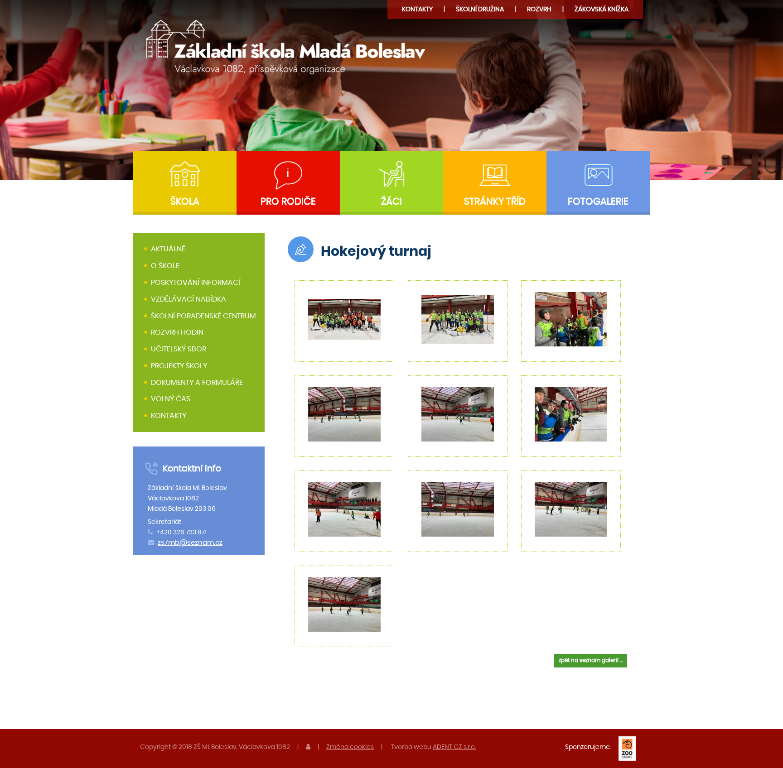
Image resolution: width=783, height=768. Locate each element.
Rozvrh (539, 9)
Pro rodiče (288, 201)
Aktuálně (168, 249)
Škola (184, 201)
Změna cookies (350, 747)
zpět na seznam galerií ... (591, 660)
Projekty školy (179, 366)
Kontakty (417, 9)
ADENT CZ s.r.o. (454, 747)
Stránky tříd (495, 201)
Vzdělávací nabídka (188, 299)
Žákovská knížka (601, 9)
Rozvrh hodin (177, 332)
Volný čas (170, 399)
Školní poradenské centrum (203, 316)
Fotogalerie (598, 201)
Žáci (391, 201)
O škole (165, 265)
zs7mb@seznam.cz (190, 542)
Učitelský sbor (178, 349)
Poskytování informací (195, 282)
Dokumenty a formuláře (197, 382)
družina (480, 9)
